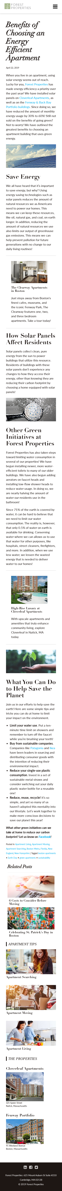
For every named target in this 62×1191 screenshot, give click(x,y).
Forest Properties (36, 84)
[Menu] (55, 7)
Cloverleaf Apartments (34, 98)
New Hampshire (21, 853)
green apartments (28, 857)
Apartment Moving (41, 844)
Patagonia (36, 748)
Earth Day (12, 857)
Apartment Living (23, 844)
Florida (44, 848)
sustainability (44, 857)
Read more (31, 292)
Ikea (52, 748)
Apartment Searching (16, 848)
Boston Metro (33, 848)
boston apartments (47, 853)
